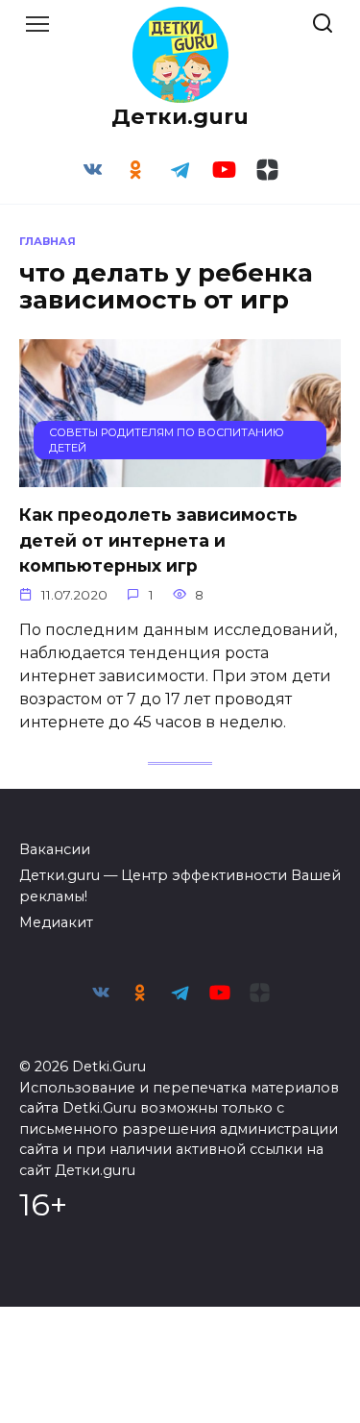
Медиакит (56, 922)
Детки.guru (180, 116)
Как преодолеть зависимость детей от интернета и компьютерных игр (158, 540)
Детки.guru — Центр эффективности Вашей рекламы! (180, 886)
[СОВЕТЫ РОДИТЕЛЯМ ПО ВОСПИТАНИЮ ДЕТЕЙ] (180, 475)
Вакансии (54, 849)
